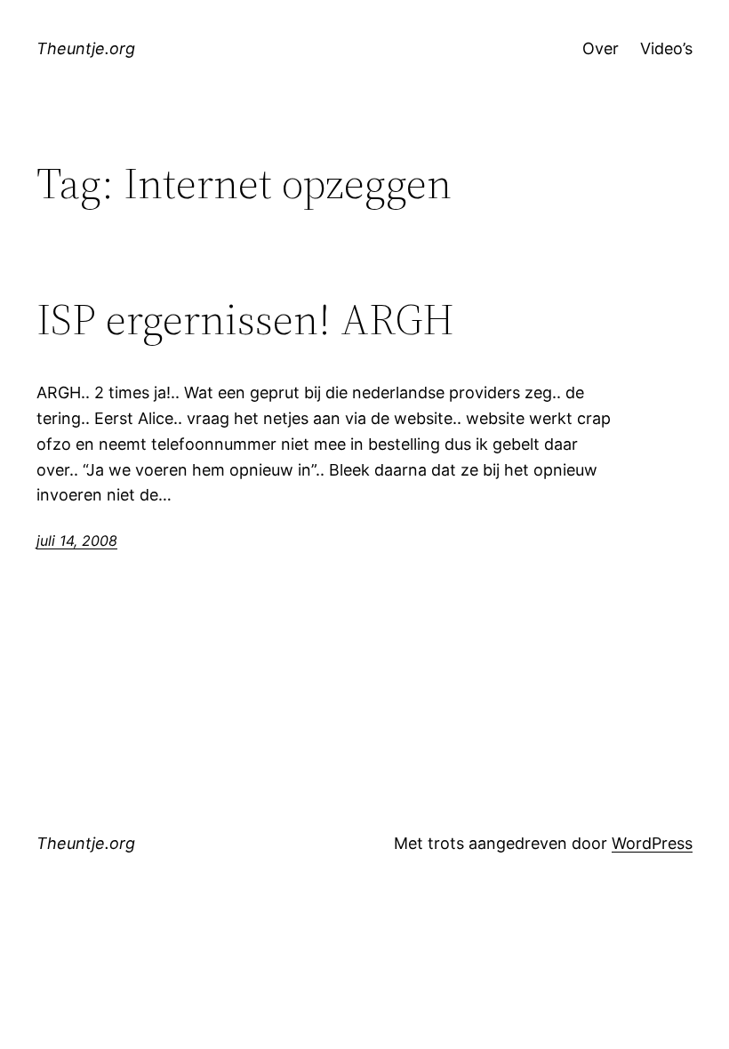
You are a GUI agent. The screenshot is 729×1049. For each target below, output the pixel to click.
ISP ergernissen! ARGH (245, 319)
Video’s (666, 48)
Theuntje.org (85, 48)
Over (600, 48)
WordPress (652, 843)
